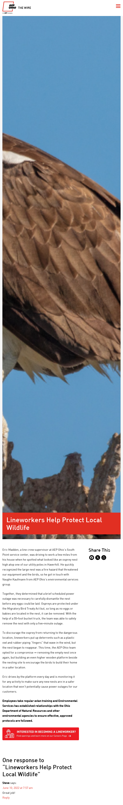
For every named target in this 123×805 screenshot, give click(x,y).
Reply (6, 797)
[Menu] (118, 6)
